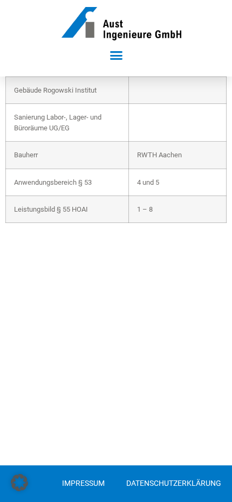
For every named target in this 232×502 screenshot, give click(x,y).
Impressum (83, 483)
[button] (116, 55)
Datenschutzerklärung (173, 483)
